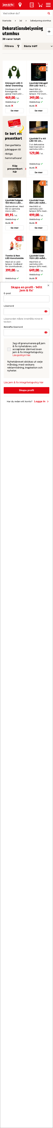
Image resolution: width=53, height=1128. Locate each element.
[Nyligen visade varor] (50, 31)
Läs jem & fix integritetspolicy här (23, 382)
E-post (7, 293)
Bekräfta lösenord (13, 327)
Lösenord (9, 306)
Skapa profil (26, 390)
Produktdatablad (40, 64)
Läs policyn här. (22, 355)
